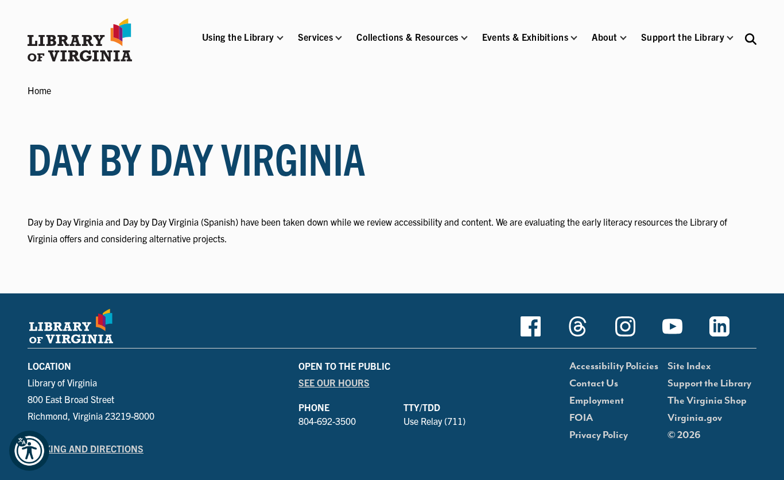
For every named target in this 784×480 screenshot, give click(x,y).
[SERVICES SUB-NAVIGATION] (338, 38)
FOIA (581, 418)
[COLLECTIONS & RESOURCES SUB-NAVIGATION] (464, 38)
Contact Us (593, 383)
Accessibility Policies (613, 366)
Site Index (689, 366)
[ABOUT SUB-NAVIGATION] (623, 38)
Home (39, 90)
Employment (596, 401)
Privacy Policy (598, 435)
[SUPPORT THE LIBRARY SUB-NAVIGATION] (730, 38)
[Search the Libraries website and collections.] (750, 38)
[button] (238, 44)
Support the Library (709, 383)
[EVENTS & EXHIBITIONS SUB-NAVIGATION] (574, 38)
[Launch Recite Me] (29, 451)
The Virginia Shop (707, 401)
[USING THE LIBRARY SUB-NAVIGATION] (279, 38)
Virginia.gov (694, 418)
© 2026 (684, 435)
